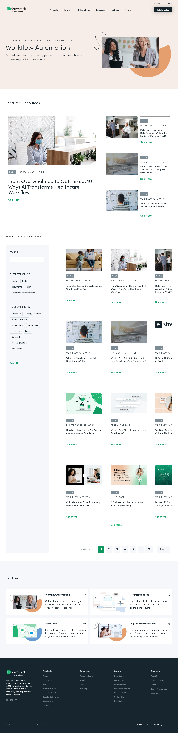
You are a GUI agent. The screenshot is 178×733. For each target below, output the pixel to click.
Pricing (128, 9)
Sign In (169, 3)
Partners (115, 9)
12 (149, 549)
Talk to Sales (163, 9)
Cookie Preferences (159, 689)
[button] (53, 10)
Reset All (14, 363)
